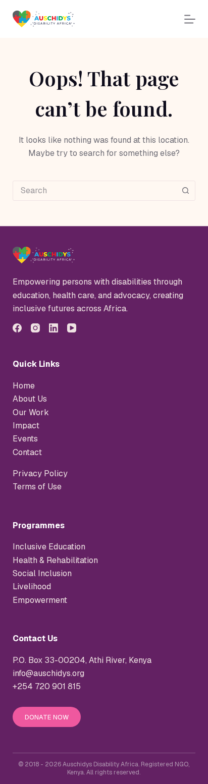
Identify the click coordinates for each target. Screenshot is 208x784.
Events (25, 438)
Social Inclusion (42, 573)
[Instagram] (35, 327)
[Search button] (185, 190)
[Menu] (189, 19)
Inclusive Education (49, 546)
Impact (26, 425)
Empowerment (40, 600)
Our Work (31, 412)
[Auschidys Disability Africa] (44, 255)
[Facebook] (17, 327)
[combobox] (94, 191)
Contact (27, 452)
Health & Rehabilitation (55, 560)
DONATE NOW (47, 717)
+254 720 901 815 (47, 686)
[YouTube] (71, 327)
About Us (30, 399)
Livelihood (32, 586)
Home (24, 385)
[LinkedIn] (53, 327)
